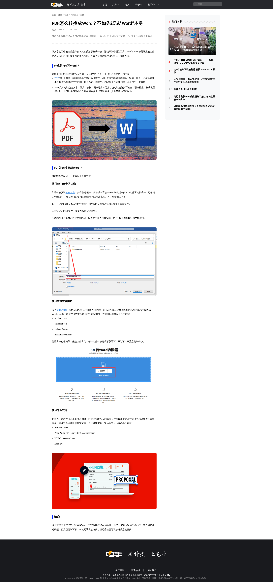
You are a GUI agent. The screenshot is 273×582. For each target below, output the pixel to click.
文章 (114, 4)
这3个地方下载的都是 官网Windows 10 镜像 (194, 71)
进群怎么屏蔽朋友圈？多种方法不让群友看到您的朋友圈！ (194, 107)
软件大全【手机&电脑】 (186, 89)
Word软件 (70, 192)
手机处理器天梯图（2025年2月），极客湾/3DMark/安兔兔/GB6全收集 (194, 61)
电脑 (66, 15)
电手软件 (152, 4)
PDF (56, 78)
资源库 (138, 4)
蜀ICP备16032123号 (93, 578)
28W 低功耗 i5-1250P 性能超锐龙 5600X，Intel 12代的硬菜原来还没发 (195, 48)
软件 (127, 4)
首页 (104, 4)
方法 (82, 15)
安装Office (61, 310)
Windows (74, 15)
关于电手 (119, 570)
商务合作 (135, 570)
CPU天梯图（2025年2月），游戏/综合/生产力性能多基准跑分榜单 (194, 80)
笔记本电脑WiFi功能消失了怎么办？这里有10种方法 (194, 98)
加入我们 (152, 570)
